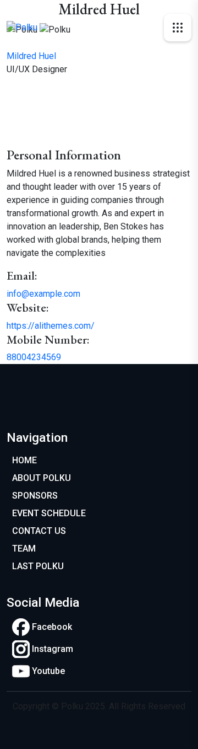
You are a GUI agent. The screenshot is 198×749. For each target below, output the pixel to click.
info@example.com (43, 293)
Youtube (47, 671)
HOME (24, 460)
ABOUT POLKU (41, 478)
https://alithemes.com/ (51, 325)
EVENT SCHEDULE (49, 513)
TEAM (24, 548)
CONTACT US (39, 531)
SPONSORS (35, 495)
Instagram (51, 649)
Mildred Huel (31, 56)
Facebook (51, 627)
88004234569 (34, 357)
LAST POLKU (38, 566)
